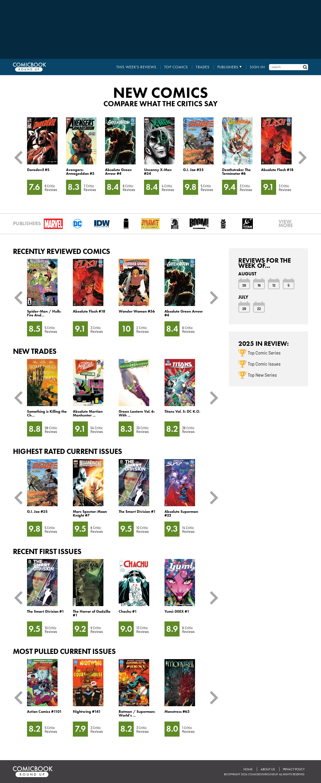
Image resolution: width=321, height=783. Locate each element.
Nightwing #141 (87, 711)
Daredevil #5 (38, 169)
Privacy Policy (294, 769)
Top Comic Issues (264, 364)
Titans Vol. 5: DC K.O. (182, 411)
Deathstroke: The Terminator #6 (236, 171)
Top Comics (176, 67)
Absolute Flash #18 (277, 169)
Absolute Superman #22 (181, 513)
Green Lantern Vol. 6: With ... (137, 413)
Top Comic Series (264, 352)
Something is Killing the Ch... (47, 413)
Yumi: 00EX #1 (176, 611)
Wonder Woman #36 (137, 311)
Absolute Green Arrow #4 (118, 171)
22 (259, 308)
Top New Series (262, 375)
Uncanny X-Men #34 (158, 171)
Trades (202, 67)
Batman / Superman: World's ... (137, 713)
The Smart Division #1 (137, 511)
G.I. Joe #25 (193, 169)
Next (301, 157)
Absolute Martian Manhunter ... (88, 413)
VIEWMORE (285, 223)
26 (244, 285)
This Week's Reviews (136, 67)
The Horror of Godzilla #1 (91, 613)
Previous (20, 157)
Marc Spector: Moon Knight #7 (90, 513)
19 (259, 285)
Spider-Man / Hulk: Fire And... (44, 313)
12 (273, 285)
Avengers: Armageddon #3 (80, 171)
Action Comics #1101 (44, 711)
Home (248, 769)
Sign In (257, 67)
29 (244, 308)
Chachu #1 (128, 611)
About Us (268, 769)
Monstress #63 (177, 711)
